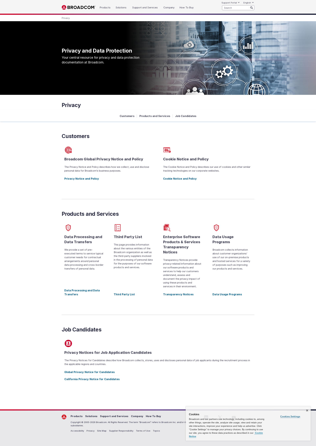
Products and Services (154, 116)
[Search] (251, 7)
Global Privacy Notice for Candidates (89, 372)
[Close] (307, 410)
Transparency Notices (178, 294)
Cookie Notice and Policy (180, 178)
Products (77, 416)
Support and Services (114, 416)
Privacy (90, 430)
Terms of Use (143, 430)
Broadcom (78, 7)
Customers (127, 116)
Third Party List (124, 294)
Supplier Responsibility (121, 430)
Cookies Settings (290, 416)
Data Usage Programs (227, 294)
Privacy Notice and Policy (81, 178)
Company (137, 416)
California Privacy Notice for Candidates (92, 379)
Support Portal (229, 2)
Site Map (101, 430)
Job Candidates (186, 116)
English (247, 2)
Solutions (91, 416)
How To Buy (153, 416)
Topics (156, 430)
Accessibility (77, 430)
